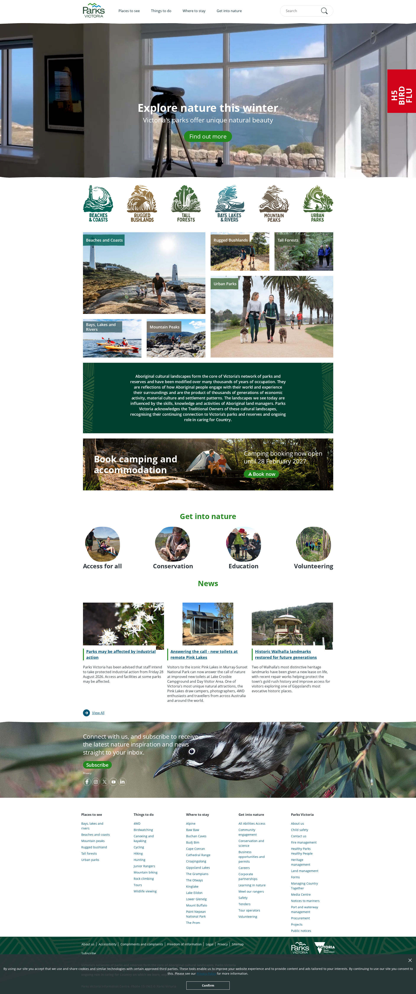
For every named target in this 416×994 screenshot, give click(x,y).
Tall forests (89, 853)
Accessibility (107, 944)
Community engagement (248, 832)
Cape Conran (195, 849)
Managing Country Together (304, 885)
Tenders (244, 904)
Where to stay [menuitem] (194, 10)
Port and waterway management (304, 909)
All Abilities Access (252, 823)
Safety (243, 898)
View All (98, 712)
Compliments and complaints (141, 944)
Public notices (301, 931)
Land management (304, 871)
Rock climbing (144, 879)
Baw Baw (192, 830)
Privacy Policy (206, 973)
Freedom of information (184, 944)
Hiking (138, 853)
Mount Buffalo (196, 905)
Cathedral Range (198, 855)
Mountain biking (146, 872)
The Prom (193, 923)
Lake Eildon (194, 893)
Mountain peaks (93, 841)
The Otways (194, 880)
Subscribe (97, 765)
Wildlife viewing (145, 891)
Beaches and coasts (95, 834)
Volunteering (248, 917)
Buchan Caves (196, 836)
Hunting (139, 860)
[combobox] (306, 10)
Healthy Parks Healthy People (302, 851)
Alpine (190, 823)
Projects (296, 924)
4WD (137, 823)
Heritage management (300, 862)
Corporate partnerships (248, 876)
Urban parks (90, 860)
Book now (264, 474)
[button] (324, 11)
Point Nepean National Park (196, 914)
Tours (138, 885)
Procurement (300, 918)
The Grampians (197, 874)
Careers (244, 868)
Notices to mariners (305, 901)
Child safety (299, 830)
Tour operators (249, 910)
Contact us (298, 836)
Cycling (139, 847)
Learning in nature (252, 885)
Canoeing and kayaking (144, 838)
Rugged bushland (94, 847)
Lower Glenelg (196, 899)
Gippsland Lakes (198, 867)
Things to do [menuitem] (161, 10)
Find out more (208, 136)
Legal (209, 944)
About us (297, 823)
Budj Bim (192, 842)
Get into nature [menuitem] (229, 10)
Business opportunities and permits (252, 857)
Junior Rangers (144, 866)
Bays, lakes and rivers (92, 825)
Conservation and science (251, 843)
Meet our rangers (251, 891)
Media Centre (301, 894)
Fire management (304, 842)
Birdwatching (143, 830)
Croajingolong (196, 861)
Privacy (87, 773)
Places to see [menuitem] (129, 10)
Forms (295, 877)
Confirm (208, 985)
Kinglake (192, 886)
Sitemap (238, 944)
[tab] (98, 207)
